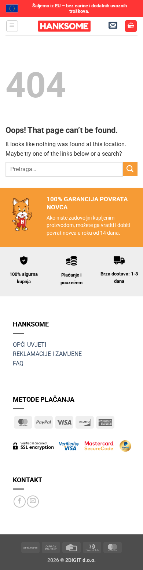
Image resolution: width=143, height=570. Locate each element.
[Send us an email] (33, 501)
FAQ (18, 363)
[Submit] (130, 169)
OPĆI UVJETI (29, 344)
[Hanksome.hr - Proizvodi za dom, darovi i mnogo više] (64, 26)
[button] (12, 26)
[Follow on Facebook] (20, 501)
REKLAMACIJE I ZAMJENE (47, 353)
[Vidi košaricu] (131, 26)
